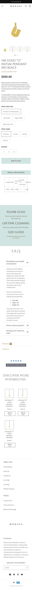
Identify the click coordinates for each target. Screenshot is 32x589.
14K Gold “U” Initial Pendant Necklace (14, 64)
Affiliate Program (9, 489)
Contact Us (7, 476)
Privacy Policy (8, 501)
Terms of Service (9, 505)
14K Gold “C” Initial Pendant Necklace (9, 434)
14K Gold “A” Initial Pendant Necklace (9, 403)
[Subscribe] (26, 568)
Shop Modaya (8, 467)
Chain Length (5, 129)
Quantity (4, 147)
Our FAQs (7, 480)
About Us (6, 471)
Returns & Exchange (10, 509)
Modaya (13, 585)
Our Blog (6, 484)
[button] (2, 6)
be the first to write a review (16, 365)
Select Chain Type (7, 106)
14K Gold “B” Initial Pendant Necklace (22, 403)
